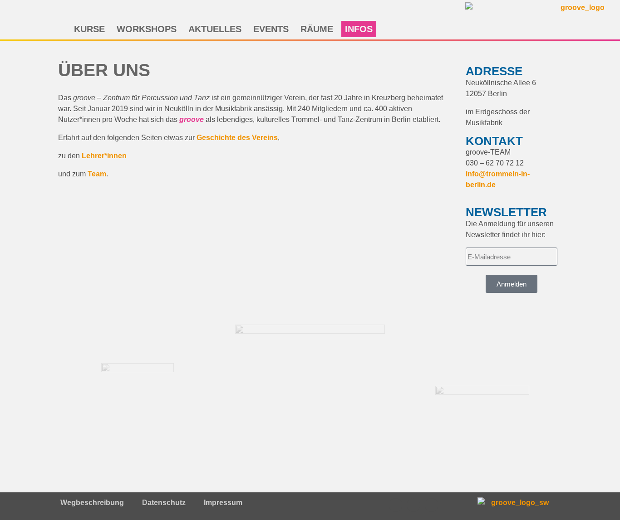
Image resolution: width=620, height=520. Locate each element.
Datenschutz (164, 502)
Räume (316, 29)
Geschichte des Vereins (237, 137)
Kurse (89, 29)
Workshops (147, 29)
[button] (292, 11)
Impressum (223, 502)
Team (97, 174)
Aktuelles (214, 29)
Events (271, 29)
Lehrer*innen (104, 156)
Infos (359, 29)
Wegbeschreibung (92, 502)
